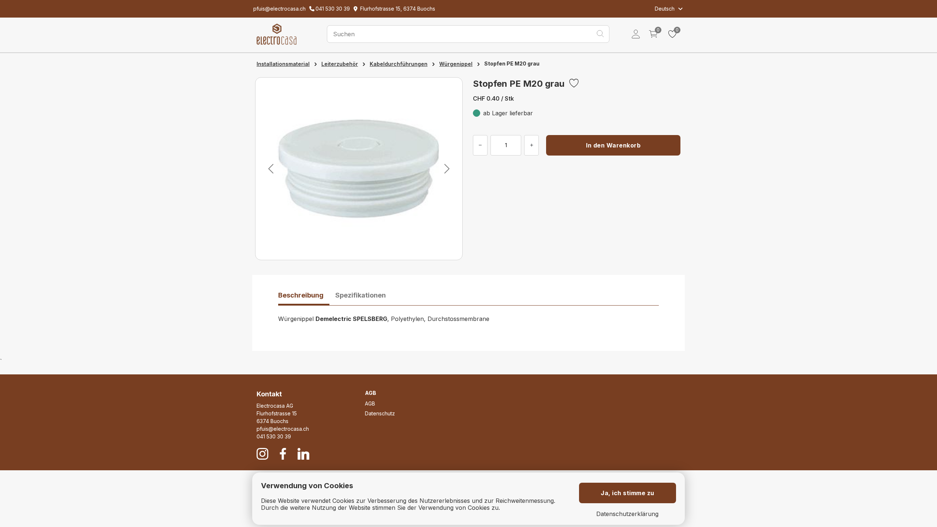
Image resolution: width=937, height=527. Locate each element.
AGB (370, 403)
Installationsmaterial (283, 64)
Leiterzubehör (339, 64)
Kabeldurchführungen (399, 64)
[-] (480, 145)
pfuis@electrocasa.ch (283, 429)
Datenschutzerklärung (627, 514)
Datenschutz (380, 413)
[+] (531, 145)
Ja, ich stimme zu (627, 493)
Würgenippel (456, 64)
